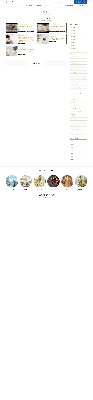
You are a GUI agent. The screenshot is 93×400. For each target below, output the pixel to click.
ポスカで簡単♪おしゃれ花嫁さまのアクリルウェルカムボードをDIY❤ (26, 50)
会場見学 (26, 189)
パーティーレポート (75, 90)
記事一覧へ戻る (36, 63)
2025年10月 (73, 45)
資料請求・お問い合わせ (62, 1)
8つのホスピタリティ (82, 5)
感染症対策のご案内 (75, 111)
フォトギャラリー (69, 5)
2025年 (72, 144)
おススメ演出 (74, 69)
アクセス (70, 1)
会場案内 (39, 5)
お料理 (72, 72)
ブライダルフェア (17, 5)
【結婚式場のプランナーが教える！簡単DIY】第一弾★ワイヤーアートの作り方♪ (57, 28)
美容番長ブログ (74, 128)
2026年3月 (73, 36)
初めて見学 (39, 189)
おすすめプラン (74, 65)
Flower (72, 59)
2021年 (72, 150)
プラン (58, 5)
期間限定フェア (81, 189)
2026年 (72, 141)
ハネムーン (73, 84)
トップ (7, 5)
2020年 (72, 153)
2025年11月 (73, 42)
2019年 (72, 156)
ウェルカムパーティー (75, 81)
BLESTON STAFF (75, 56)
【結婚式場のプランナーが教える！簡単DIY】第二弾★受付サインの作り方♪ (26, 28)
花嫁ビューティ (74, 132)
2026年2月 (73, 39)
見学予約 (54, 1)
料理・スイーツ (49, 5)
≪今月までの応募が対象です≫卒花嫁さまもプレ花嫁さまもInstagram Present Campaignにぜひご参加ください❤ (26, 39)
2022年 (72, 147)
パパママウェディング (75, 87)
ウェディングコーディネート (77, 78)
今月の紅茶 (73, 99)
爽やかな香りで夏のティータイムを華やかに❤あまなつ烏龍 (57, 39)
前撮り (72, 102)
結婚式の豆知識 (74, 121)
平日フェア (67, 189)
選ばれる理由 (29, 5)
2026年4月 (73, 33)
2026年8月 (73, 27)
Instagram (73, 63)
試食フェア (53, 189)
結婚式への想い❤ (74, 125)
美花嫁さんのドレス (77, 129)
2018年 (72, 159)
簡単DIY (73, 119)
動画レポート (74, 105)
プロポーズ (73, 96)
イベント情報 (74, 75)
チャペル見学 (12, 189)
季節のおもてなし (74, 108)
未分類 (72, 114)
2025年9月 (73, 48)
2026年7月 (73, 30)
